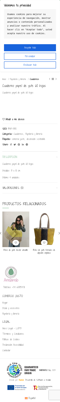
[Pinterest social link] (19, 144)
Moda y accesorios (11, 308)
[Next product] (56, 79)
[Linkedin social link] (23, 144)
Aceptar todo (30, 47)
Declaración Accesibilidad (12, 344)
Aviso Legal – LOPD (12, 328)
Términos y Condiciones (13, 333)
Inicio (4, 79)
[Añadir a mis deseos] (16, 243)
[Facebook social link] (11, 144)
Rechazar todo (30, 65)
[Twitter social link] (15, 144)
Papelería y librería (18, 79)
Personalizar (30, 56)
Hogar (5, 302)
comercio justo (18, 139)
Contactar (6, 350)
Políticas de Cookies (11, 339)
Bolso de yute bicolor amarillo (16, 250)
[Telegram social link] (27, 144)
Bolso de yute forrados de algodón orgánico (44, 251)
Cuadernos (34, 79)
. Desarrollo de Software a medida (35, 380)
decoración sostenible (36, 139)
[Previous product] (49, 79)
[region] (30, 36)
